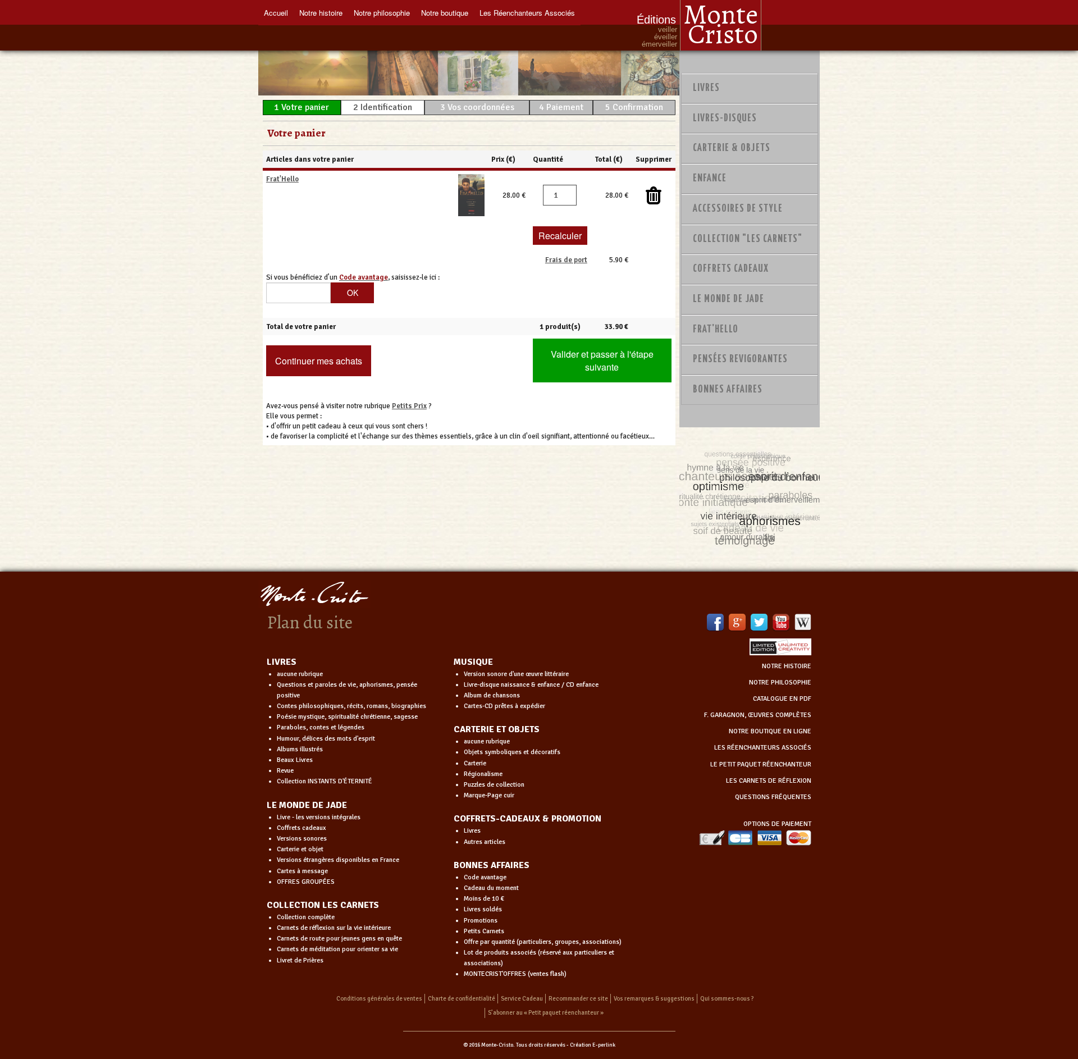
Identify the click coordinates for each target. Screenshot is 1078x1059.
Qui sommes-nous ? (727, 998)
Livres (706, 88)
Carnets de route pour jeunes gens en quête (339, 938)
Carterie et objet (300, 849)
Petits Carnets (484, 931)
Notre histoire (320, 12)
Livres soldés (483, 909)
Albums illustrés (300, 749)
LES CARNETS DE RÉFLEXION (768, 781)
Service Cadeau (522, 998)
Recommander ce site (578, 998)
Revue (285, 770)
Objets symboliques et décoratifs (512, 752)
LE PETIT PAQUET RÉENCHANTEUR (760, 764)
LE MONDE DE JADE (307, 805)
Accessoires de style (738, 209)
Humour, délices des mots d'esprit (326, 738)
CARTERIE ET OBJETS (497, 729)
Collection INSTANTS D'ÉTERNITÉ (324, 781)
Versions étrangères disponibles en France (338, 860)
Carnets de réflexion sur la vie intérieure (334, 928)
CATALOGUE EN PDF (782, 699)
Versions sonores (302, 838)
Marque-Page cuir (489, 795)
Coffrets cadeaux (301, 828)
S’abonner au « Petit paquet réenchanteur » (546, 1012)
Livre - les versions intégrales (318, 817)
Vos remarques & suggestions (654, 998)
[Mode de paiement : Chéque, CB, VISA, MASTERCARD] (755, 837)
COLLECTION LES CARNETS (323, 905)
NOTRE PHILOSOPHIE (780, 682)
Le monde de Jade (728, 299)
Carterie (475, 763)
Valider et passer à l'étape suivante (602, 360)
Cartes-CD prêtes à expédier (504, 706)
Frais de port (566, 259)
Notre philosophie (382, 12)
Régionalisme (483, 774)
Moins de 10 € (484, 898)
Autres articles (484, 842)
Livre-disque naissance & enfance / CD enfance (531, 685)
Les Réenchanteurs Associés (527, 12)
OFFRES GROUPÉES (306, 882)
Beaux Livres (295, 760)
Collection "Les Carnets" (747, 239)
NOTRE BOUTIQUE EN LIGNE (770, 731)
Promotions (480, 920)
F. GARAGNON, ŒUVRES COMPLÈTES (757, 715)
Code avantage (485, 877)
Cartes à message (302, 871)
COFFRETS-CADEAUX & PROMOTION (527, 818)
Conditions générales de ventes (379, 998)
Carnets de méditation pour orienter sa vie (337, 949)
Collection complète (306, 917)
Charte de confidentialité (461, 998)
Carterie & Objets (731, 148)
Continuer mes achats (318, 360)
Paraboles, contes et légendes (320, 727)
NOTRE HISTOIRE (786, 666)
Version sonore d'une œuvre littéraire (516, 674)
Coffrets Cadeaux (731, 269)
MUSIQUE (473, 662)
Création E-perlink (592, 1045)
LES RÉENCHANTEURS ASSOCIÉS (762, 747)
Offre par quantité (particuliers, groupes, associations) (543, 942)
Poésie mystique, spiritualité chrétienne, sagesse (347, 717)
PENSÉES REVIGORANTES (740, 359)
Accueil (276, 12)
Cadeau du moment (491, 888)
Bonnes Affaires (727, 390)
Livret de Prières (300, 960)
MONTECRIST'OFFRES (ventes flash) (515, 974)
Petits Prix (409, 405)
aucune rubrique (300, 674)
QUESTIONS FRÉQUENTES (773, 797)
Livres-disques (725, 118)
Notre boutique (444, 12)
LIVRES (281, 662)
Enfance (710, 179)
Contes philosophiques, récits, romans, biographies (351, 706)
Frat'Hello (282, 179)
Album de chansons (492, 695)
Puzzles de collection (494, 784)
